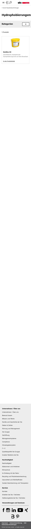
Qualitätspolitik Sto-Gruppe (11, 452)
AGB (25, 523)
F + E (3, 448)
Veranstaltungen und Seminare (13, 503)
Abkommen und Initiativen (11, 467)
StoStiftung (5, 435)
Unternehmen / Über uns (11, 409)
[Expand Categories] (25, 24)
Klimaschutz (6, 470)
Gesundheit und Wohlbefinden (12, 480)
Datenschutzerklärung (16, 523)
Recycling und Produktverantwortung (14, 476)
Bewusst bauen (7, 415)
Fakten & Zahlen (7, 425)
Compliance (6, 442)
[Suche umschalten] (10, 2)
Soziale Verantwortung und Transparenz (15, 483)
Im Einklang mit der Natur (10, 473)
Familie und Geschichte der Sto (12, 422)
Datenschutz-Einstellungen (9, 524)
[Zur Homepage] (23, 3)
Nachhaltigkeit (7, 460)
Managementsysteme (9, 438)
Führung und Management (11, 429)
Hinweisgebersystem (9, 445)
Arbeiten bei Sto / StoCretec (11, 495)
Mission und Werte (8, 419)
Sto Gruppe (6, 432)
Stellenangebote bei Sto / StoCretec (13, 498)
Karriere (5, 488)
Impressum (5, 523)
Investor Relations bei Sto (10, 455)
